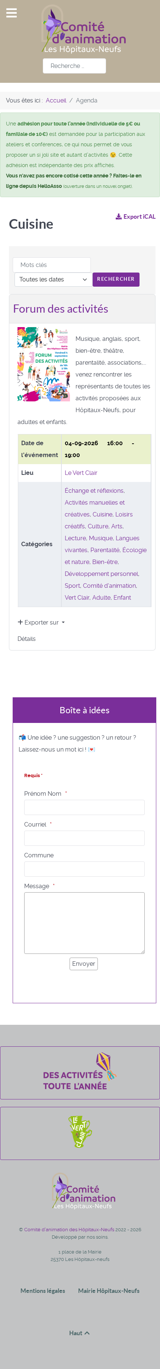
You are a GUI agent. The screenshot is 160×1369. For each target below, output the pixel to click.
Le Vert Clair (81, 472)
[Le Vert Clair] (80, 1147)
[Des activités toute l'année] (80, 1087)
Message (36, 886)
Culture (98, 526)
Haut (76, 1333)
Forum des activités (60, 308)
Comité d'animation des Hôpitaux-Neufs (69, 1229)
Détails (26, 638)
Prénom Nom (42, 793)
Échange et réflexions (94, 490)
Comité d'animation (109, 585)
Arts (116, 526)
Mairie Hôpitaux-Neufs (109, 1290)
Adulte (101, 597)
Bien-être (105, 561)
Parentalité (104, 550)
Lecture (75, 538)
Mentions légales (42, 1290)
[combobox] (74, 66)
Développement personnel (101, 573)
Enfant (122, 597)
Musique (101, 538)
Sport (72, 585)
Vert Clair (77, 597)
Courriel (35, 824)
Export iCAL (140, 216)
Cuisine (102, 514)
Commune (39, 855)
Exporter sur (41, 622)
